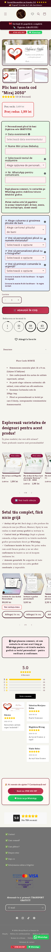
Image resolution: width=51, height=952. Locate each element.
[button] (5, 14)
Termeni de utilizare (18, 938)
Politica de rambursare (41, 934)
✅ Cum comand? (12, 840)
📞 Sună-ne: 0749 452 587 (25, 791)
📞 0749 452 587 (18, 32)
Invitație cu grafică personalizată (31, 598)
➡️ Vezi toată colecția (25, 500)
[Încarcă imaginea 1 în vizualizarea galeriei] (10, 76)
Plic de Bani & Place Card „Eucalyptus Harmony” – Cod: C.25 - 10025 (33, 478)
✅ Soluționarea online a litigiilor (19, 865)
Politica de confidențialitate (20, 934)
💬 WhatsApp (34, 32)
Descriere (7, 349)
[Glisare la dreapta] (32, 493)
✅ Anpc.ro (10, 859)
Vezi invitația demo (12, 607)
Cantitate (5, 294)
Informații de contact (26, 942)
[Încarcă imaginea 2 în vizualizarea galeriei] (25, 76)
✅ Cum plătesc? (12, 846)
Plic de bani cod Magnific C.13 (11, 477)
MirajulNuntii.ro (24, 930)
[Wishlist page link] (32, 14)
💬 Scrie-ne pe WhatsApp (25, 798)
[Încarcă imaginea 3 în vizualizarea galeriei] (41, 76)
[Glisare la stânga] (20, 493)
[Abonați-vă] (42, 907)
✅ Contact (10, 834)
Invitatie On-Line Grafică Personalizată (11, 598)
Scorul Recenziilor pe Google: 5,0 (21, 2)
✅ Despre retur (12, 853)
